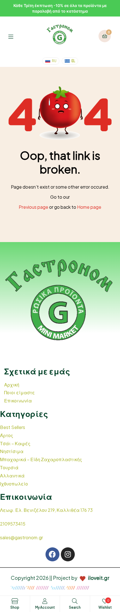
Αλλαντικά (12, 476)
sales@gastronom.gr (21, 537)
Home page (89, 207)
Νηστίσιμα (11, 451)
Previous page (33, 207)
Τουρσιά (9, 467)
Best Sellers (12, 427)
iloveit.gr (98, 578)
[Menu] (14, 36)
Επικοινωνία (18, 401)
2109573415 (12, 524)
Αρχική (11, 385)
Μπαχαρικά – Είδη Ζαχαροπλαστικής (41, 459)
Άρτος (6, 435)
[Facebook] (52, 554)
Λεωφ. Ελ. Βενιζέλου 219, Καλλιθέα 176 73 (46, 510)
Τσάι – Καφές (15, 443)
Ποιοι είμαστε (19, 392)
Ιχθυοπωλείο (14, 484)
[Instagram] (68, 554)
